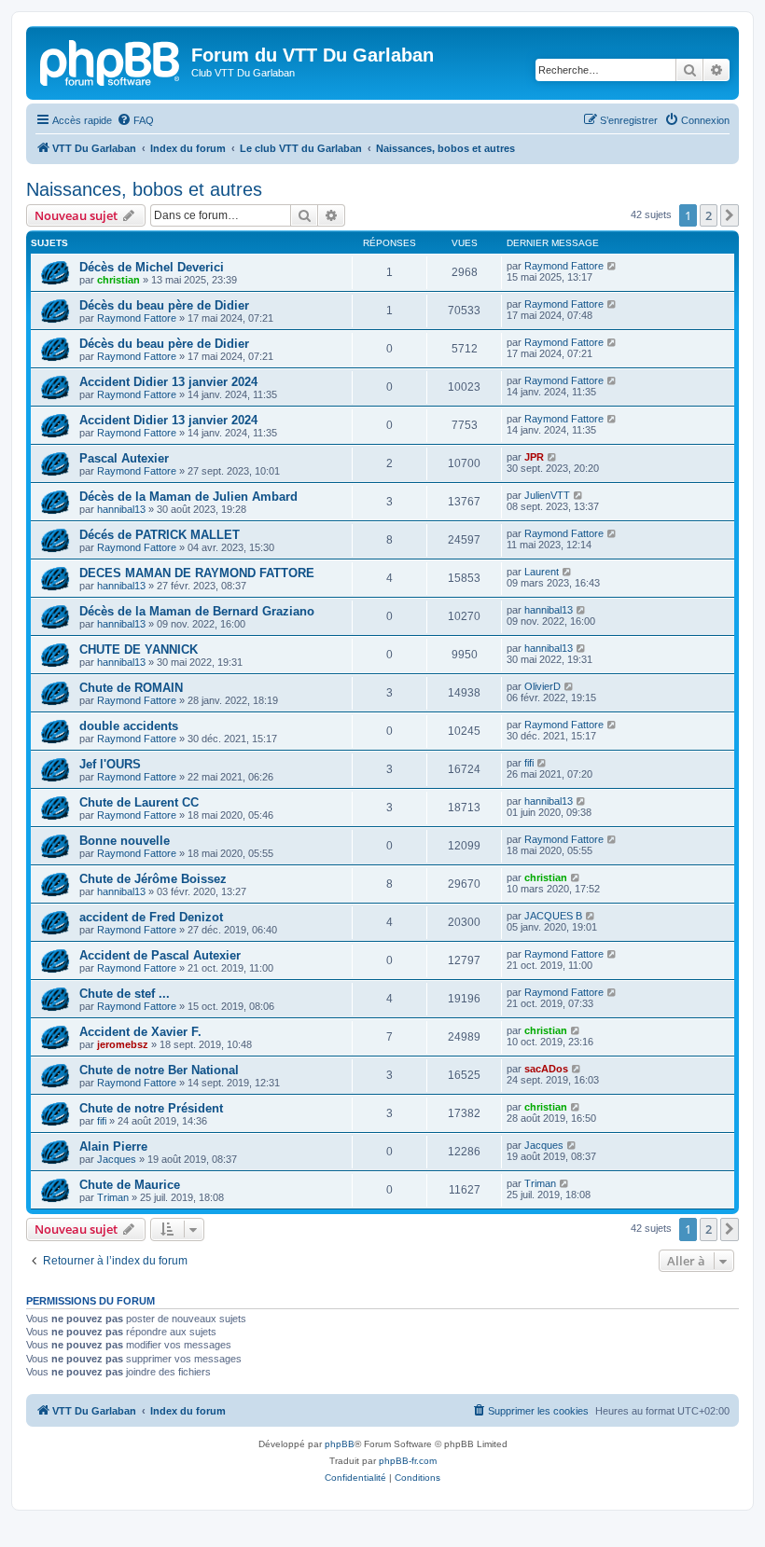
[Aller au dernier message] (612, 265)
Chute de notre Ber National (159, 1070)
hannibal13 (121, 509)
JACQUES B (553, 915)
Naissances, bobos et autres (144, 189)
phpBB (340, 1444)
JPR (534, 457)
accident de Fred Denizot (151, 917)
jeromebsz (122, 1044)
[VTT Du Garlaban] (111, 60)
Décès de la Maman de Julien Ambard (188, 497)
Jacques (116, 1159)
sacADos (546, 1068)
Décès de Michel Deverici (151, 267)
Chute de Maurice (129, 1185)
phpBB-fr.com (408, 1461)
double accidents (128, 726)
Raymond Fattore (564, 265)
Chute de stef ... (124, 994)
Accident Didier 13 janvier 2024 (168, 382)
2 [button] (708, 215)
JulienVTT (547, 495)
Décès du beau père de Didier (164, 305)
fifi (529, 762)
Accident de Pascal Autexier (160, 955)
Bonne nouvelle (124, 841)
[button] (729, 215)
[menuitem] (135, 120)
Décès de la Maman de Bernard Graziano (196, 611)
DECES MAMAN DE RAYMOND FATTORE (196, 573)
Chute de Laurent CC (139, 802)
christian (118, 279)
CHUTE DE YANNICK (138, 649)
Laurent (541, 571)
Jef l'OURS (110, 764)
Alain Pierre (113, 1146)
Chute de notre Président (151, 1108)
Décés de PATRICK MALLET (159, 535)
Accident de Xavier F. (140, 1032)
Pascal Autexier (124, 458)
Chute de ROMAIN (131, 688)
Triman (113, 1197)
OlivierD (542, 686)
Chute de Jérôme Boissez (153, 879)
